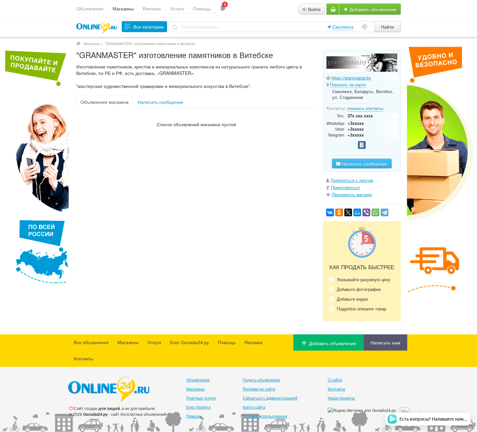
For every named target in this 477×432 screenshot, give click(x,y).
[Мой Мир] (357, 212)
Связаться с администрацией (270, 398)
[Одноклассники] (339, 212)
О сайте (335, 379)
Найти (387, 26)
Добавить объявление (372, 9)
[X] (348, 212)
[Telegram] (384, 212)
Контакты (83, 358)
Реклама (152, 8)
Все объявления (91, 342)
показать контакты (365, 108)
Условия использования (265, 416)
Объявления (90, 8)
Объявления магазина (104, 102)
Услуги (177, 8)
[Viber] (366, 212)
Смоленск (342, 26)
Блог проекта (198, 407)
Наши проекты (341, 398)
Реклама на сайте (259, 388)
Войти (314, 9)
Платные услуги (201, 398)
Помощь (202, 8)
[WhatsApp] (375, 212)
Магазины (123, 8)
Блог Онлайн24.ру (189, 342)
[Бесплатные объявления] (78, 43)
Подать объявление (261, 379)
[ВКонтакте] (330, 212)
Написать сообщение (160, 102)
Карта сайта (254, 407)
